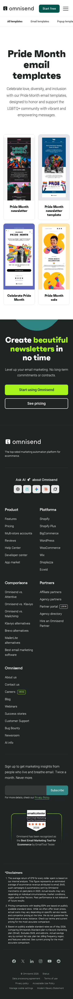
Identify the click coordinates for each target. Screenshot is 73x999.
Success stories (15, 714)
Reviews (10, 540)
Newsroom (12, 735)
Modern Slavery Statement (50, 988)
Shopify (44, 519)
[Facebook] (14, 962)
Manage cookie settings (21, 988)
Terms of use (51, 978)
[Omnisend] (18, 9)
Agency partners (50, 599)
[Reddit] (58, 962)
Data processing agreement (26, 978)
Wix (42, 555)
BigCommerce (49, 533)
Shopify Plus (48, 526)
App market (12, 562)
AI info (9, 742)
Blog (8, 699)
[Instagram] (40, 962)
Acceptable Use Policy (44, 983)
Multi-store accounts (18, 533)
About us (11, 677)
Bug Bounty (12, 728)
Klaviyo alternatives (17, 623)
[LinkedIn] (31, 962)
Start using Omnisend (36, 390)
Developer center (16, 555)
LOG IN (63, 607)
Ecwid (44, 569)
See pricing (36, 403)
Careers (14, 692)
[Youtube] (50, 961)
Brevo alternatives (17, 630)
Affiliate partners (50, 592)
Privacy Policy (42, 797)
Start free (49, 8)
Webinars (11, 706)
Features (11, 519)
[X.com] (22, 962)
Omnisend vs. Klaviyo (19, 604)
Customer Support (17, 721)
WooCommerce (50, 548)
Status (46, 973)
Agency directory (51, 614)
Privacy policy (22, 983)
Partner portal (49, 606)
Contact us (12, 684)
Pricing (9, 526)
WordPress (47, 540)
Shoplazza (46, 562)
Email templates (40, 21)
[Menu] (66, 11)
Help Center (13, 548)
